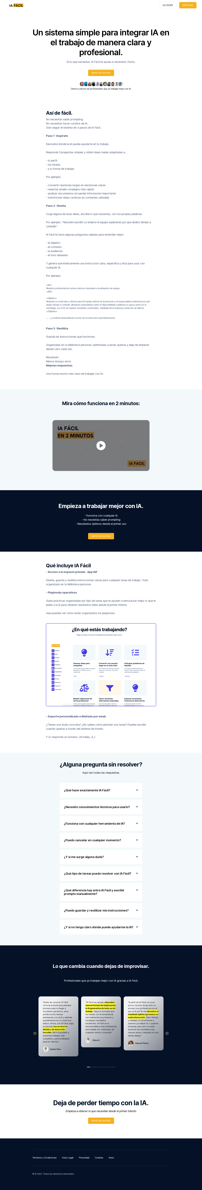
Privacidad (84, 1157)
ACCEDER (168, 5)
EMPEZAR (188, 5)
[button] (101, 790)
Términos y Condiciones (44, 1157)
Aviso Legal (67, 1157)
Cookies (99, 1157)
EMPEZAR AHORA (101, 72)
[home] (16, 5)
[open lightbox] (101, 445)
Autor (111, 1157)
